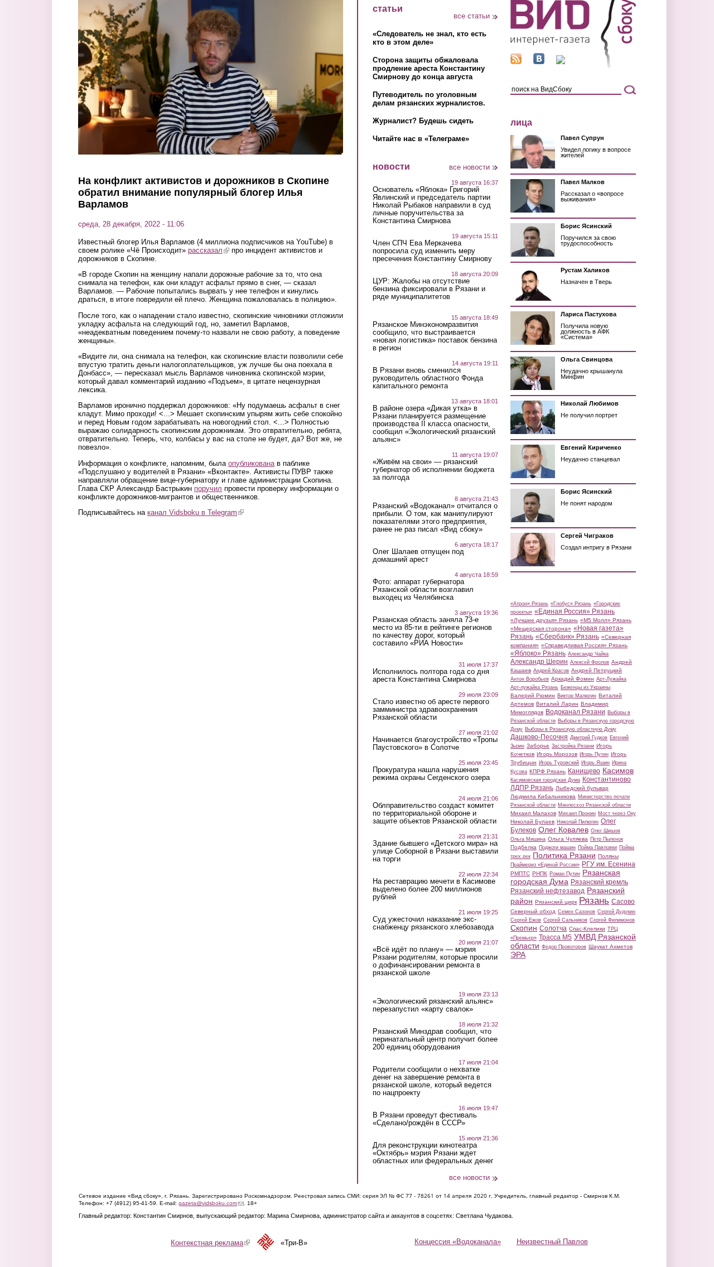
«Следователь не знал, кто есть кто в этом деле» (429, 38)
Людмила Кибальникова (543, 796)
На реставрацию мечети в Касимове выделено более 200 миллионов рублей (434, 889)
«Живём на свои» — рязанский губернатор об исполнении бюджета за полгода (433, 469)
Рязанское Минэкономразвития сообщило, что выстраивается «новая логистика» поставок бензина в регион (435, 336)
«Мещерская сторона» (540, 628)
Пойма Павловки (597, 847)
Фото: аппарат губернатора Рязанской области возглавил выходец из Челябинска (423, 589)
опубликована (251, 463)
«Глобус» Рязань (571, 603)
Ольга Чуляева (568, 839)
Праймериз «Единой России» (545, 865)
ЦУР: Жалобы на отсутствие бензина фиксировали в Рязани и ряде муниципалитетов (429, 289)
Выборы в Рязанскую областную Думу (570, 729)
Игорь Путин (594, 754)
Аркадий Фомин (572, 679)
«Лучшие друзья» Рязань (544, 620)
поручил (208, 488)
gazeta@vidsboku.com (211, 1203)
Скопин (523, 927)
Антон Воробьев (529, 679)
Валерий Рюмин (532, 695)
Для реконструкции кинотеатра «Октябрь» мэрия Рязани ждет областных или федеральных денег (433, 1153)
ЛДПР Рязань (531, 788)
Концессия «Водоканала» (457, 1241)
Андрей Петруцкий (596, 670)
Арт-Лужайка (611, 679)
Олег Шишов (605, 831)
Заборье (538, 746)
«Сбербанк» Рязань (567, 636)
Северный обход (533, 911)
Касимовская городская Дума (545, 780)
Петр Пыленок (606, 839)
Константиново (606, 779)
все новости (469, 167)
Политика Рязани (564, 855)
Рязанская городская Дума (565, 877)
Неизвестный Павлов (552, 1241)
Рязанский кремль (599, 882)
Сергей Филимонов (612, 920)
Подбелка (523, 847)
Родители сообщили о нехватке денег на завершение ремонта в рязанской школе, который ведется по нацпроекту (432, 1081)
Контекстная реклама (210, 1243)
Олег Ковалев (563, 829)
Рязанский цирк (556, 902)
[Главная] (573, 66)
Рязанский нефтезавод (547, 891)
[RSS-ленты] (516, 61)
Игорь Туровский (559, 762)
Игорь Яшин (595, 762)
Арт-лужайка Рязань (534, 687)
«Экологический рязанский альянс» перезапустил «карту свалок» (433, 1005)
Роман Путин (564, 873)
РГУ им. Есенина (608, 864)
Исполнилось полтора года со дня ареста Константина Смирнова (431, 675)
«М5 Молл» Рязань (605, 620)
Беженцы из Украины (585, 687)
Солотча (553, 928)
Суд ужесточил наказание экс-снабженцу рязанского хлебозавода (433, 923)
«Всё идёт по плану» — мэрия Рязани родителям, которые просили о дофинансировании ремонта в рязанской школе (435, 961)
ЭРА (517, 954)
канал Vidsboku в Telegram (195, 512)
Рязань (594, 900)
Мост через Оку (617, 813)
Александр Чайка (588, 654)
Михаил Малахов (533, 813)
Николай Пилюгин (578, 822)
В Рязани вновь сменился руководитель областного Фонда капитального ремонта (428, 378)
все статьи (472, 16)
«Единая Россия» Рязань (574, 611)
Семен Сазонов (576, 911)
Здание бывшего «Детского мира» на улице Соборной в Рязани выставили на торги (435, 851)
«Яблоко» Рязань (538, 653)
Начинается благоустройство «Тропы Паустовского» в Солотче (435, 743)
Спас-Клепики (587, 929)
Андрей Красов (551, 670)
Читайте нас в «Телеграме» (421, 138)
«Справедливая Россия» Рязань (584, 645)
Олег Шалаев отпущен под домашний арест (418, 555)
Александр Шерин (539, 662)
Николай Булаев (532, 821)
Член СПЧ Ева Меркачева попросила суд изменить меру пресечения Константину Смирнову (432, 251)
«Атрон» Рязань (529, 603)
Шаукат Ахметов (610, 946)
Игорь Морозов (557, 754)
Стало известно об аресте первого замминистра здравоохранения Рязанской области (431, 709)
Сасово (623, 901)
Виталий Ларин (557, 704)
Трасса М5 (555, 937)
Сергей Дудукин (616, 911)
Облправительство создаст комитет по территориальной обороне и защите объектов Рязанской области (434, 813)
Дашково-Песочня (539, 737)
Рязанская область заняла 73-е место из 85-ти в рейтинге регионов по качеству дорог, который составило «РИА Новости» (432, 631)
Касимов (618, 770)
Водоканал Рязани (575, 712)
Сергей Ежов (525, 920)
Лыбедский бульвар (582, 788)
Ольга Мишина (528, 839)
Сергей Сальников (565, 920)
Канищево (584, 771)
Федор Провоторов (564, 947)
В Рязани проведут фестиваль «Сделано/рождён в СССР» (425, 1119)
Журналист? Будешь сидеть (423, 121)
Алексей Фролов (589, 662)
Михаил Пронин (577, 813)
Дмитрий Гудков (588, 737)
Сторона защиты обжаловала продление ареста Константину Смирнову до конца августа (429, 68)
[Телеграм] (560, 61)
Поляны (608, 856)
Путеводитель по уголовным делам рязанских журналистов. (429, 98)
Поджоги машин (557, 847)
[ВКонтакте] (538, 61)
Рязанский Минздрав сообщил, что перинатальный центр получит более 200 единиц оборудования (435, 1039)
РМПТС (520, 873)
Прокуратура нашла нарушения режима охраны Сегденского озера (431, 774)
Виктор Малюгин (576, 695)
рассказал (208, 250)
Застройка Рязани (573, 746)
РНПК (539, 873)
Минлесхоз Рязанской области (594, 805)
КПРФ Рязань (547, 771)
